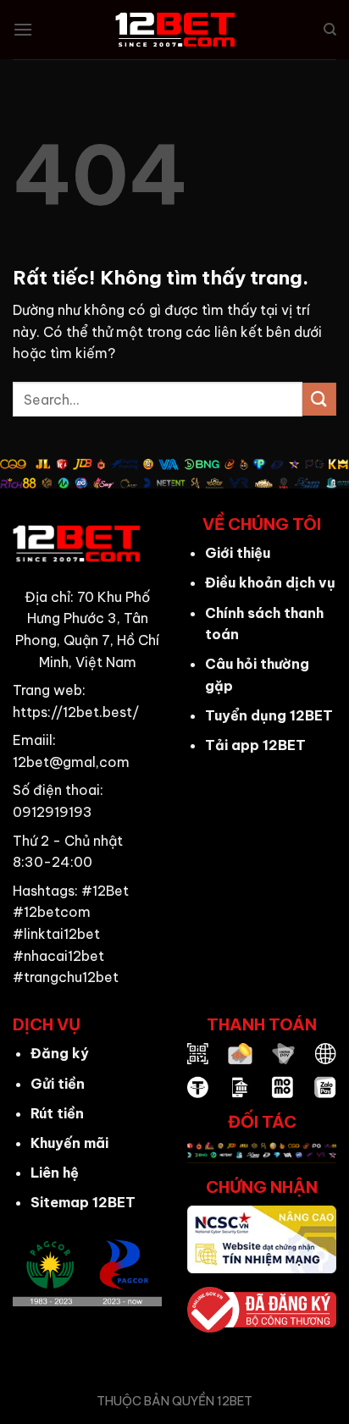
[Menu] (23, 29)
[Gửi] (319, 399)
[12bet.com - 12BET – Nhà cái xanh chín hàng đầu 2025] (175, 30)
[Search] (330, 30)
